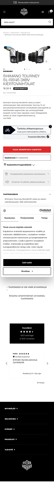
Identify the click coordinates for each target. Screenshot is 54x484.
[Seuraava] (50, 69)
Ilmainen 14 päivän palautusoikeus (28, 182)
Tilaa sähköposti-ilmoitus (27, 150)
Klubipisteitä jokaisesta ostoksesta (27, 174)
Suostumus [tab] (9, 218)
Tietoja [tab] (44, 218)
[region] (27, 363)
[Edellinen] (4, 69)
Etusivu (6, 32)
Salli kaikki (27, 262)
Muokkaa (25, 271)
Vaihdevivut (25, 32)
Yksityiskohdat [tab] (27, 218)
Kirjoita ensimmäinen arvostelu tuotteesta (27, 297)
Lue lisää (7, 118)
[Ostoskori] (49, 12)
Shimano (8, 71)
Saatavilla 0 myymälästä (19, 165)
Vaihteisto (15, 32)
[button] (27, 23)
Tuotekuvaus (10, 194)
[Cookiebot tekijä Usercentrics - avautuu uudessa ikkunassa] (39, 210)
